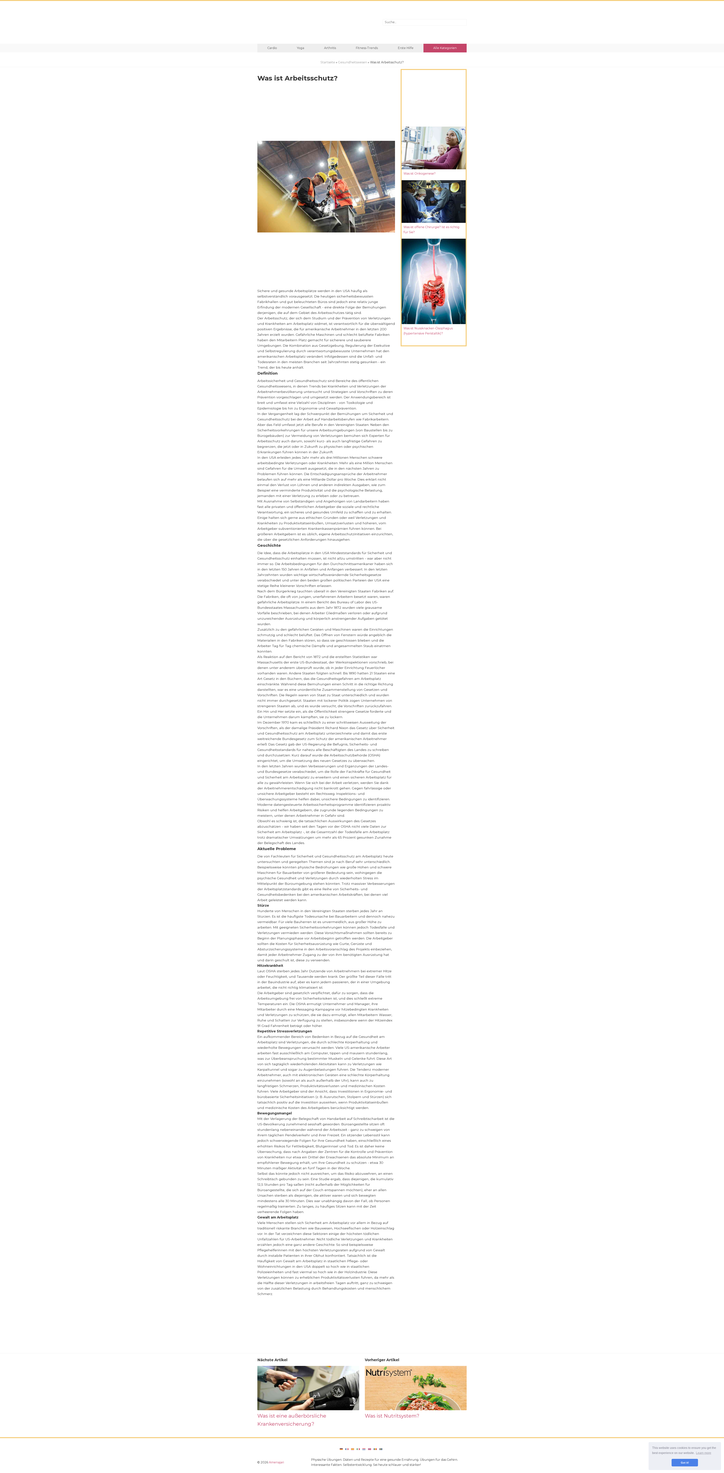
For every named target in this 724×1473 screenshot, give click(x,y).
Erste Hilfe (405, 48)
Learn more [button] (703, 1453)
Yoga (300, 48)
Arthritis (330, 48)
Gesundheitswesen (352, 62)
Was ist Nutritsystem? (392, 1416)
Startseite (328, 62)
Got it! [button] (685, 1462)
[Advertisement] (317, 22)
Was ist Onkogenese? (419, 173)
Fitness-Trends (367, 48)
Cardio (272, 48)
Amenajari (276, 1462)
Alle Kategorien (445, 48)
